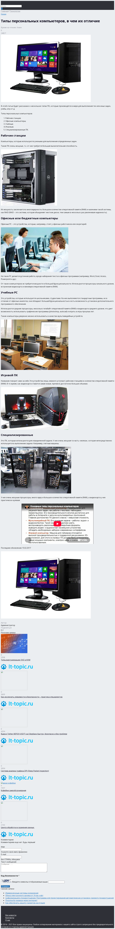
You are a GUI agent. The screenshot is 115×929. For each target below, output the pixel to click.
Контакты (9, 917)
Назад (3, 14)
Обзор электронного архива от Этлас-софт (24, 895)
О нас (7, 920)
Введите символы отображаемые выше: (30, 882)
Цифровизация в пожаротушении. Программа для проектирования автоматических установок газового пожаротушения (59, 898)
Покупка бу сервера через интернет (21, 900)
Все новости (10, 915)
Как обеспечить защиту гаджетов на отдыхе (25, 903)
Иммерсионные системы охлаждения (21, 893)
